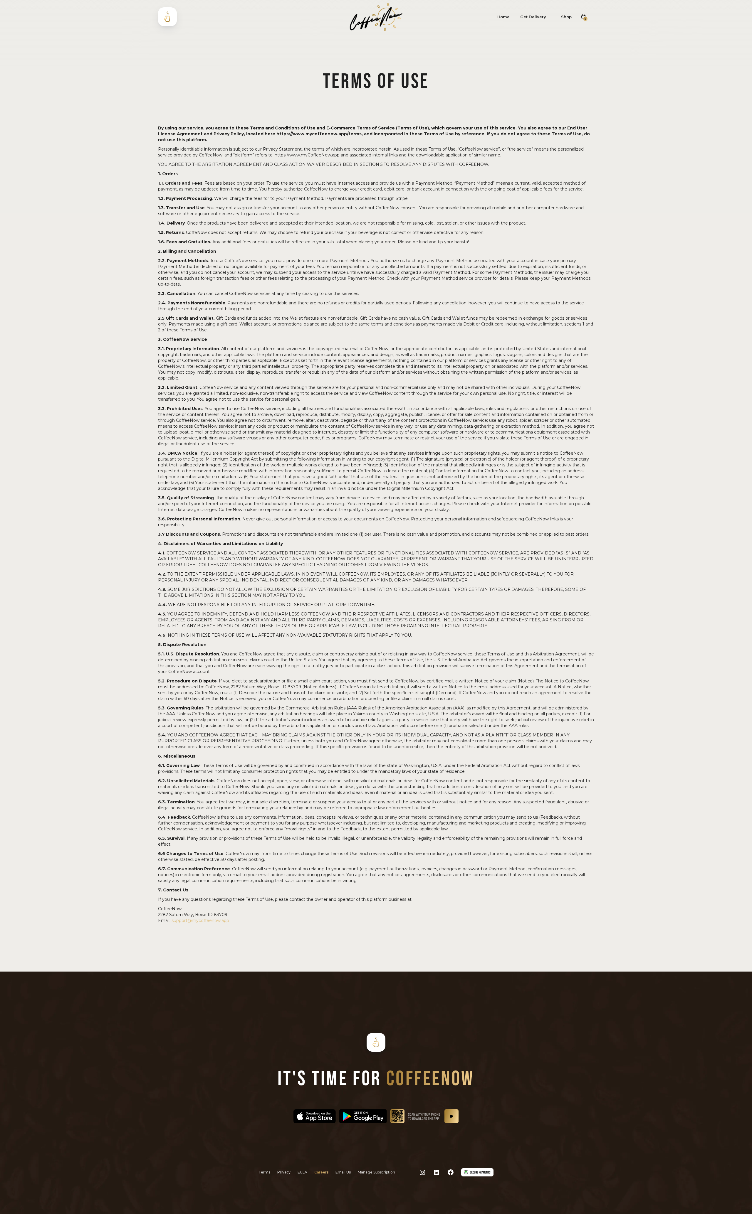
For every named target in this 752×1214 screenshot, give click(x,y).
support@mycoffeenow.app (200, 920)
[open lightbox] (451, 1116)
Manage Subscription (376, 1172)
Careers (321, 1172)
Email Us (343, 1172)
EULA (302, 1172)
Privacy (284, 1172)
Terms (264, 1172)
